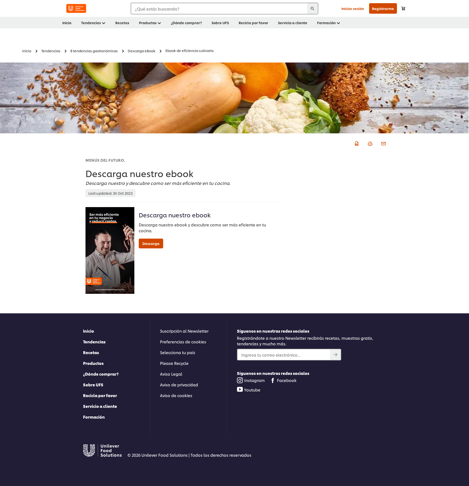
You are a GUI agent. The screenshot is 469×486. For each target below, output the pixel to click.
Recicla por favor (100, 395)
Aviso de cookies (176, 395)
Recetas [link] (122, 22)
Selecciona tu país (177, 352)
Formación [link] (326, 22)
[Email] (383, 142)
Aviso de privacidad (179, 384)
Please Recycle (174, 363)
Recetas (91, 352)
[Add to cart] (403, 8)
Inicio (88, 331)
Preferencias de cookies (183, 341)
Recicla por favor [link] (253, 22)
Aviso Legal (171, 374)
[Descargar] (356, 142)
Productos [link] (148, 22)
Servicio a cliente (100, 406)
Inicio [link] (66, 22)
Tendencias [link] (91, 22)
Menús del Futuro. (105, 160)
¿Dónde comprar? (101, 374)
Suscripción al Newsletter (184, 331)
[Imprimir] (369, 142)
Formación (94, 417)
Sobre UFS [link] (220, 22)
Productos (93, 363)
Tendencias (94, 341)
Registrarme (383, 8)
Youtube (252, 389)
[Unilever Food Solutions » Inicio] (76, 8)
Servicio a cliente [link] (292, 22)
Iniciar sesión (352, 8)
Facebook (287, 380)
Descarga (151, 243)
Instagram (254, 380)
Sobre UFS (93, 384)
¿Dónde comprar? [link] (186, 22)
